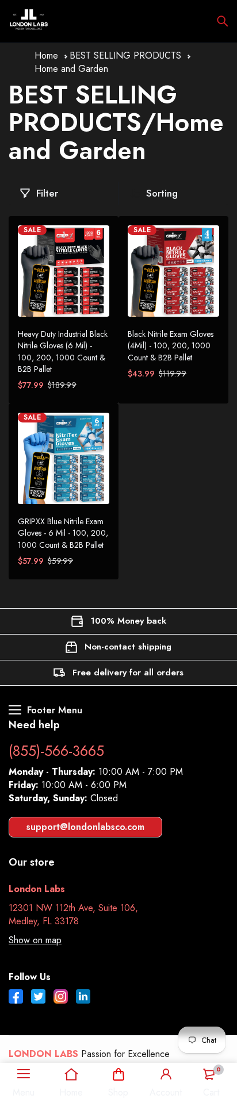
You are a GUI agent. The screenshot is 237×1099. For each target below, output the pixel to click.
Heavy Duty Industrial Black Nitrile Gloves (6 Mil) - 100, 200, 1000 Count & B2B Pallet (63, 351)
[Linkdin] (83, 997)
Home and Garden (71, 68)
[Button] (222, 21)
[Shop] (118, 1074)
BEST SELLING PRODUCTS (125, 55)
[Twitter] (38, 997)
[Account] (166, 1074)
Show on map (35, 940)
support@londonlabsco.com (85, 826)
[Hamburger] (24, 1074)
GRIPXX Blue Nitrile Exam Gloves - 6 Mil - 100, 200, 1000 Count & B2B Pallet (63, 533)
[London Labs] (29, 21)
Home (46, 55)
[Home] (71, 1074)
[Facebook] (16, 997)
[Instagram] (60, 997)
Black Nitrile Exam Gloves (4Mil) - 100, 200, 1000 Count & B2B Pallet (170, 345)
